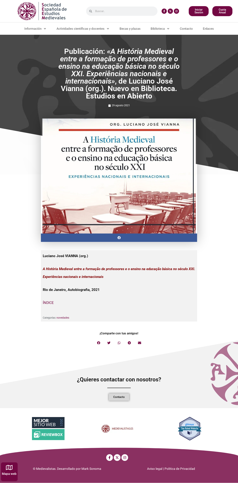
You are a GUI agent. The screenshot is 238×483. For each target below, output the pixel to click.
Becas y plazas (130, 28)
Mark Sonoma (91, 469)
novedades (63, 317)
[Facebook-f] (164, 11)
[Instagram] (176, 11)
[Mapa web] (9, 467)
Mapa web (9, 474)
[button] (119, 238)
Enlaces (208, 28)
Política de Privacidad (180, 469)
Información (32, 28)
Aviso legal (154, 469)
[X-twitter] (170, 11)
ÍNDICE (48, 303)
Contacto (186, 28)
